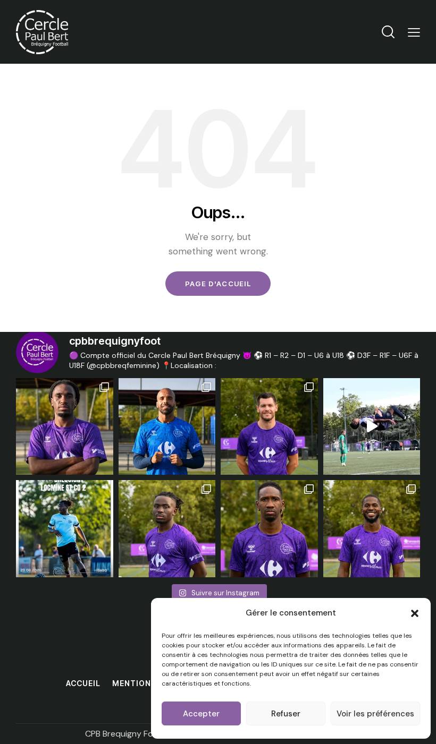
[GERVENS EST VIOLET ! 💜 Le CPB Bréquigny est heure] (372, 528)
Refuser (285, 713)
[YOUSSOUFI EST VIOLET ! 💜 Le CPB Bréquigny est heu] (269, 528)
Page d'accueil (218, 283)
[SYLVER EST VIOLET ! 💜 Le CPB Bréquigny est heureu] (167, 528)
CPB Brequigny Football (130, 733)
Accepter (201, 713)
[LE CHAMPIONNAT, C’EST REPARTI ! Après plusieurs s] (64, 528)
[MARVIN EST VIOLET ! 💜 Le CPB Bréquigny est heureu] (167, 426)
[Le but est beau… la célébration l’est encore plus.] (372, 426)
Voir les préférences (375, 713)
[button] (414, 613)
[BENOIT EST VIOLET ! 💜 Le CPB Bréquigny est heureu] (269, 426)
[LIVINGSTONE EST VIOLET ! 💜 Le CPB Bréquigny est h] (64, 426)
